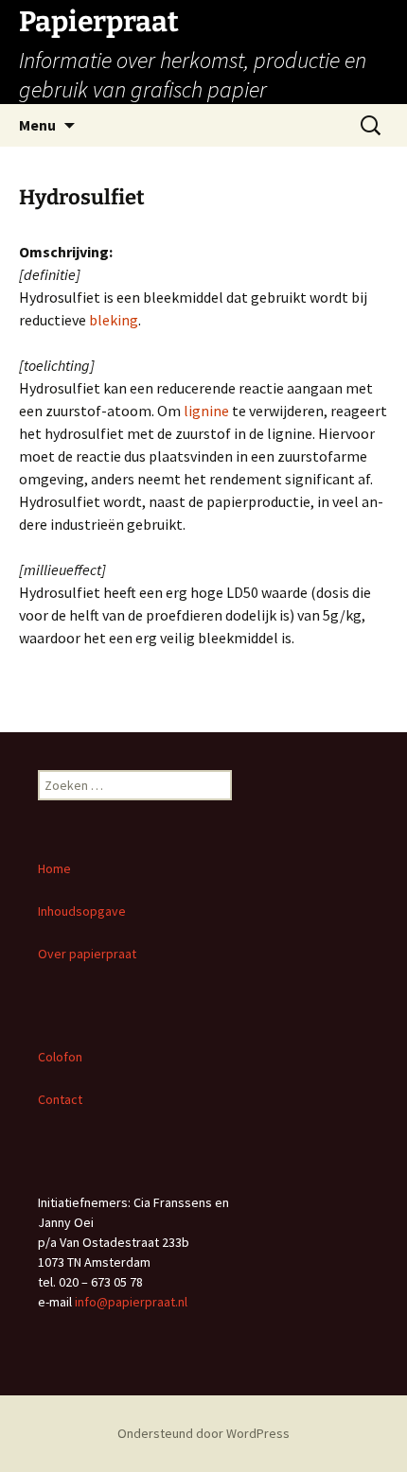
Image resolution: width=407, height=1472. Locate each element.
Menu (37, 124)
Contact (60, 1099)
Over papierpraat (88, 953)
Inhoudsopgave (82, 911)
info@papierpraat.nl (131, 1301)
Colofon (60, 1056)
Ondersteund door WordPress (203, 1433)
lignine (206, 410)
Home (54, 868)
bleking (113, 319)
